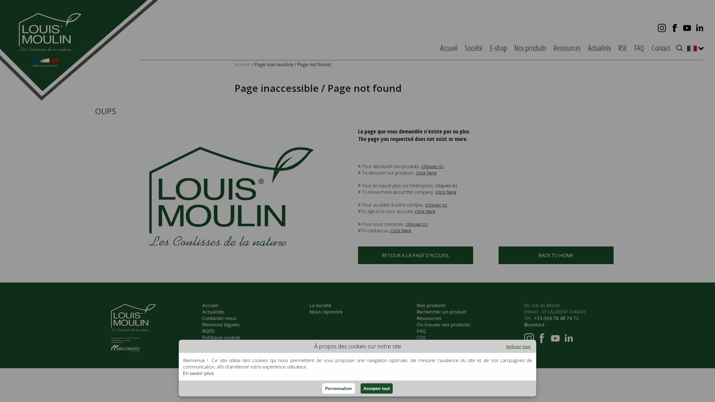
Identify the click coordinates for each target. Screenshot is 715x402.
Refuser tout (518, 346)
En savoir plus (198, 373)
